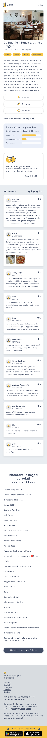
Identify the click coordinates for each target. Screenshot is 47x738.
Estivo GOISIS (10, 505)
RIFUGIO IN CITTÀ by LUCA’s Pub (17, 566)
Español (7, 689)
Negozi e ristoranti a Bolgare (23, 650)
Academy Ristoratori (13, 718)
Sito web (26, 104)
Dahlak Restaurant (12, 541)
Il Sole (6, 561)
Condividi (25, 111)
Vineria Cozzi (10, 546)
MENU (40, 5)
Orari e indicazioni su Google (17, 118)
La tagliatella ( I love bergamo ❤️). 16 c (21, 556)
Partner (31, 706)
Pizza (7, 55)
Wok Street (8, 515)
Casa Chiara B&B (12, 576)
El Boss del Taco (11, 612)
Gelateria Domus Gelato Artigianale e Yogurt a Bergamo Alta (20, 639)
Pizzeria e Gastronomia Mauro (17, 551)
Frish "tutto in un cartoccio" (16, 530)
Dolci (17, 55)
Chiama (25, 97)
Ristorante (37, 55)
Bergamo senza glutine (14, 581)
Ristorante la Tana (12, 633)
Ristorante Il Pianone (13, 500)
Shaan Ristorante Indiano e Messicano (21, 627)
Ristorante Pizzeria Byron (15, 617)
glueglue (10, 678)
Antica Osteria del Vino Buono (17, 494)
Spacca (7, 607)
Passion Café (9, 587)
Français (8, 687)
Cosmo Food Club (12, 597)
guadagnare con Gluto (14, 699)
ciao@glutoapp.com (21, 708)
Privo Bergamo (10, 622)
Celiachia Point (10, 520)
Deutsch (7, 692)
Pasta (26, 55)
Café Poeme (9, 571)
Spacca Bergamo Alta (13, 489)
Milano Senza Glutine (13, 602)
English (7, 685)
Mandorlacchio (10, 535)
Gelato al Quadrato (12, 510)
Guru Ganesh (9, 525)
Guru (6, 592)
